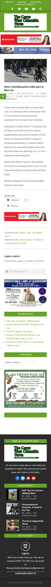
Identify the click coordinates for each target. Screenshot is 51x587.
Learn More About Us (25, 573)
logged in (21, 261)
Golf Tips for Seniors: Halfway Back (23, 321)
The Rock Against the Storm (19, 331)
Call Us (25, 553)
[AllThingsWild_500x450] (25, 371)
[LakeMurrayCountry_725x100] (25, 48)
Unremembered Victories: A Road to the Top (32, 507)
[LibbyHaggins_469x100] (25, 36)
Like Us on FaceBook (25, 415)
